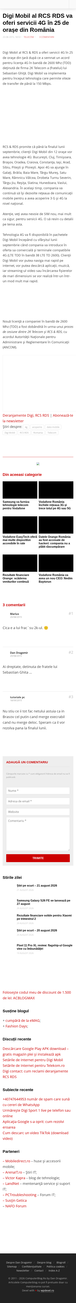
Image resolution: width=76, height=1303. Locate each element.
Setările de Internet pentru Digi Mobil (33, 1059)
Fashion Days (16, 1026)
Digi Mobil (10, 432)
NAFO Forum (16, 1206)
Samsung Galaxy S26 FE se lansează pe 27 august (43, 902)
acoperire (37, 427)
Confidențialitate (32, 1266)
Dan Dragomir (19, 652)
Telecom (29, 37)
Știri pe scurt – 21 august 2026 (37, 885)
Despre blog (44, 1262)
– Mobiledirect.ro (16, 1161)
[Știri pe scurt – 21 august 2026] (9, 886)
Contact (38, 1270)
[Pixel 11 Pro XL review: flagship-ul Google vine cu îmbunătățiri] (9, 946)
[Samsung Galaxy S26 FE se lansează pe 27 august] (9, 901)
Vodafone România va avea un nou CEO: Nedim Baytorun (55, 578)
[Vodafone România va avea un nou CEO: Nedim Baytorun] (56, 563)
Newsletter (22, 1270)
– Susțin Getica (15, 1200)
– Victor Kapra (14, 1177)
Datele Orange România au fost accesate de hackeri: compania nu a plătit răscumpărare (55, 541)
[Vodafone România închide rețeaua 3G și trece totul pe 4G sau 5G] (56, 490)
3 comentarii (46, 37)
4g (26, 427)
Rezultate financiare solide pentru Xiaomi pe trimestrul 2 (44, 917)
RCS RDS (24, 432)
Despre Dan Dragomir (19, 1262)
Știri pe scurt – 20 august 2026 (37, 930)
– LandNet (11, 1183)
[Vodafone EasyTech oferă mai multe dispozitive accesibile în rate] (20, 525)
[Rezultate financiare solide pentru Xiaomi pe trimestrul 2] (9, 916)
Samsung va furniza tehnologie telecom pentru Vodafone (16, 505)
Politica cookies (56, 1266)
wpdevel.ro (47, 1290)
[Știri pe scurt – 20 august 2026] (9, 931)
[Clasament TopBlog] (38, 1223)
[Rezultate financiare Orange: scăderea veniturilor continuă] (20, 563)
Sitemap (12, 1266)
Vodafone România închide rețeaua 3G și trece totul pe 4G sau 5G (55, 505)
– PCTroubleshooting (19, 1194)
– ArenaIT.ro (12, 1172)
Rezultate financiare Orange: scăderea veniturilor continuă (16, 578)
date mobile (53, 427)
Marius (14, 614)
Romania (38, 432)
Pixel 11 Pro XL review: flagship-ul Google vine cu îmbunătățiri (44, 947)
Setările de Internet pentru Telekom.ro (34, 1065)
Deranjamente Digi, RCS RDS (26, 415)
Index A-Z (54, 1270)
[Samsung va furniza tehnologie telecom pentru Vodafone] (20, 490)
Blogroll (61, 1262)
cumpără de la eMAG (22, 1020)
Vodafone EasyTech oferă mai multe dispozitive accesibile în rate (20, 540)
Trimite (38, 858)
